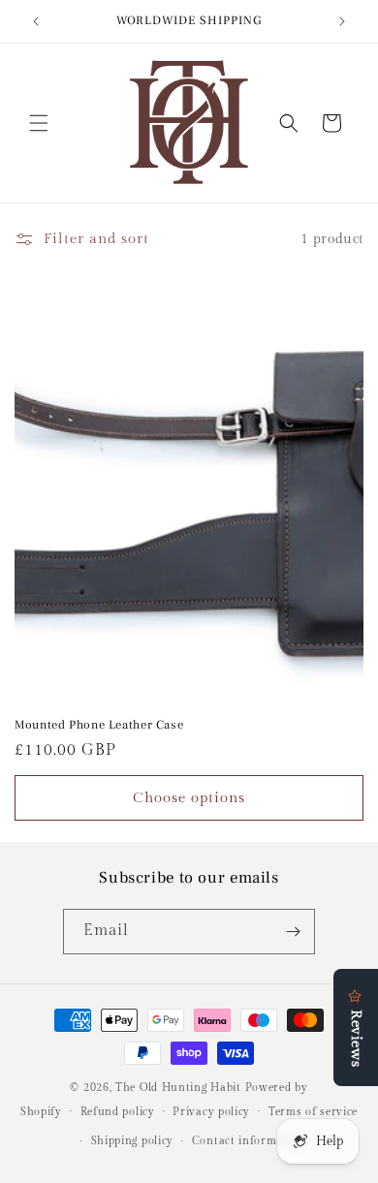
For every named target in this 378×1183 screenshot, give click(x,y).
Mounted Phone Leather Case (99, 724)
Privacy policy (211, 1111)
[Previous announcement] (36, 21)
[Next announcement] (342, 21)
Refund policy (117, 1111)
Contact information (248, 1141)
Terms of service (313, 1111)
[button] (38, 123)
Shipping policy (132, 1141)
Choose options (189, 798)
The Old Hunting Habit (179, 1087)
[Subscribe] (292, 931)
